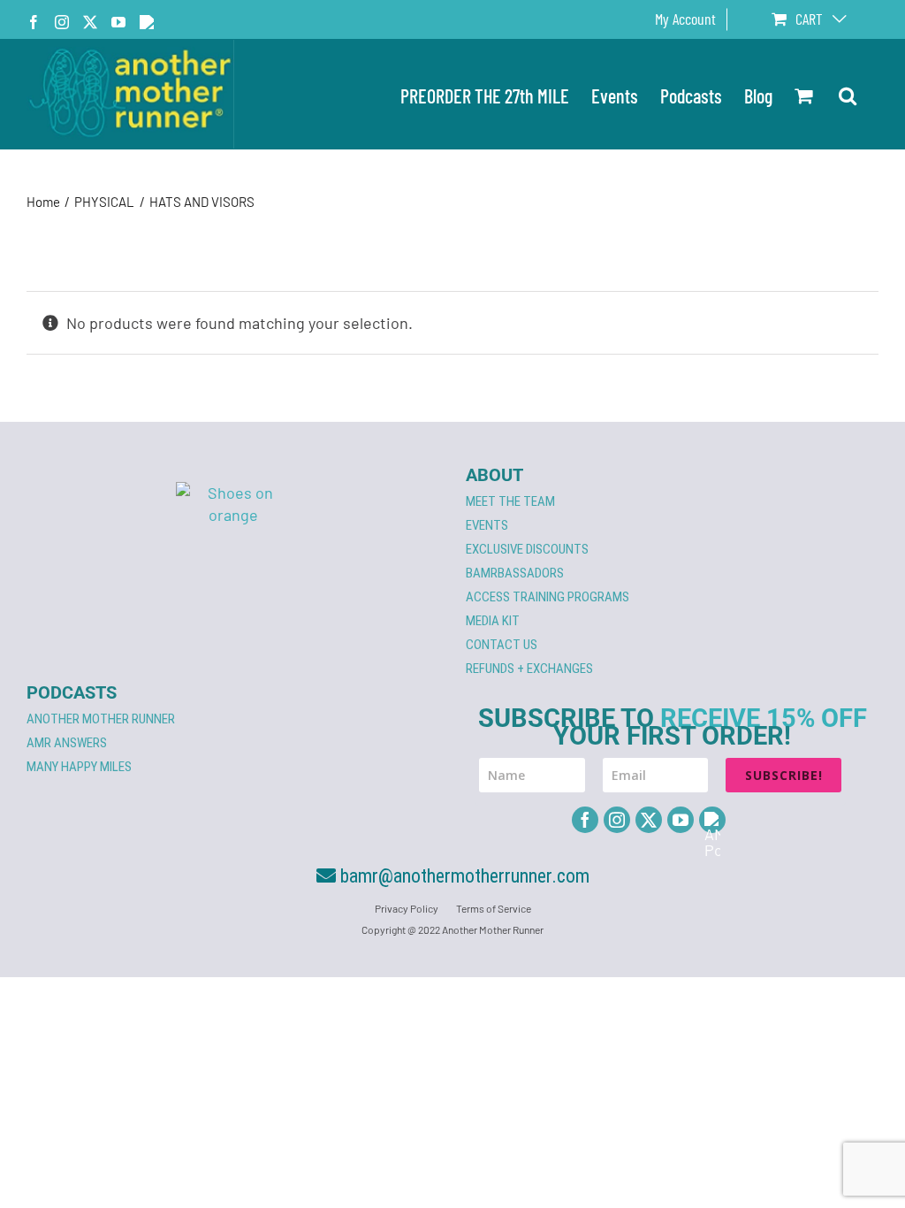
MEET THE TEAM (510, 501)
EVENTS (487, 525)
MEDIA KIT (493, 621)
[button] (847, 94)
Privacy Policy (406, 908)
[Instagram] (617, 820)
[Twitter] (648, 820)
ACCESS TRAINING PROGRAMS (547, 597)
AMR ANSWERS (67, 743)
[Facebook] (585, 820)
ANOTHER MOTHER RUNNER (101, 719)
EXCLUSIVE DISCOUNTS (527, 549)
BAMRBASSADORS (515, 573)
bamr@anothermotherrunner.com (462, 876)
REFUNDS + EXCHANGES (529, 669)
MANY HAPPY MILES (79, 767)
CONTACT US (501, 645)
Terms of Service (493, 908)
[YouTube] (680, 820)
